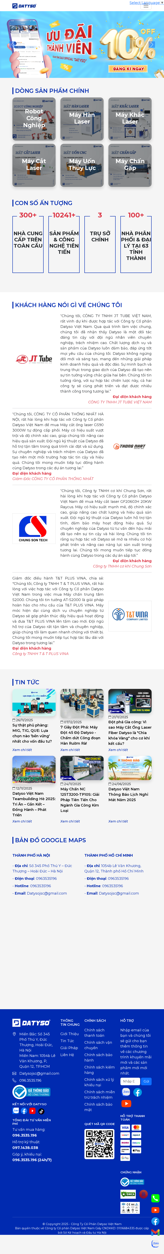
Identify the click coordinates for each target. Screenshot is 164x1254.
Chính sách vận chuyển (98, 1045)
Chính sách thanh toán (94, 1033)
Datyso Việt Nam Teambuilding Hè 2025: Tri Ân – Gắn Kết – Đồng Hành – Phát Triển (34, 804)
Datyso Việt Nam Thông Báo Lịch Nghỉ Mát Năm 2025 (128, 794)
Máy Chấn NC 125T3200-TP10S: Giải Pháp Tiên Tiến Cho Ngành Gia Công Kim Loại (79, 800)
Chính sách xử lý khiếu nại (99, 1082)
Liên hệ (67, 1055)
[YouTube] (32, 1110)
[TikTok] (41, 1111)
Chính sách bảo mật (98, 1107)
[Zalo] (15, 1110)
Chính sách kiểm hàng (99, 1070)
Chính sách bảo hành (98, 1058)
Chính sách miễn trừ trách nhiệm (99, 1095)
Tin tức (67, 1041)
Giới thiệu (69, 1034)
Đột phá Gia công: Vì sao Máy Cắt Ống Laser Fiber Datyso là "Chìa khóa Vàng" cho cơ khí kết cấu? (130, 733)
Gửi (146, 1081)
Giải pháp (69, 1048)
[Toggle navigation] (146, 6)
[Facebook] (24, 1110)
